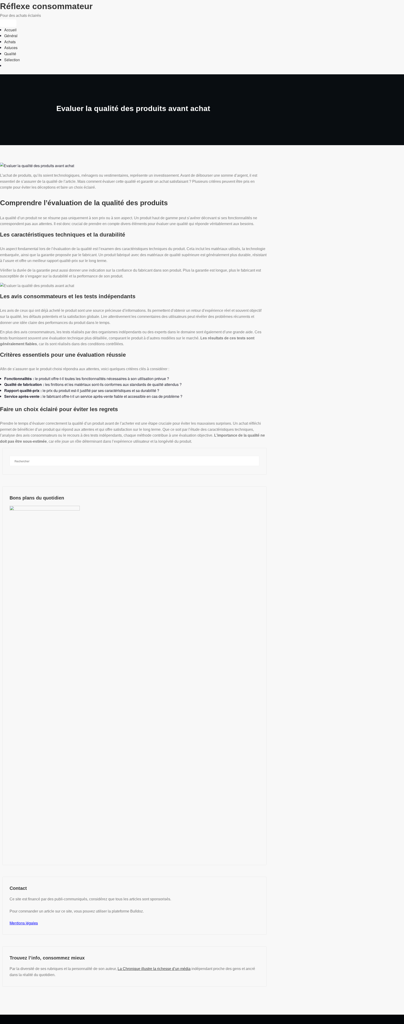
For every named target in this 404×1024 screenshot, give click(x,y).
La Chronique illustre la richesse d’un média (154, 969)
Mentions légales (24, 923)
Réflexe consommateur (46, 6)
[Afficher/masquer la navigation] (8, 23)
